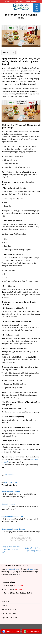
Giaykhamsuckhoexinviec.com (13, 529)
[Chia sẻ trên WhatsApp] (11, 539)
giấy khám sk (31, 569)
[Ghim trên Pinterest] (26, 539)
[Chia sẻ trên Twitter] (19, 539)
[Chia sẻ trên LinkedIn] (30, 539)
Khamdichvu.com (8, 504)
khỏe (18, 569)
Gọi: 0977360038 (33, 631)
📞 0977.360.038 (8, 475)
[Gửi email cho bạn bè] (23, 539)
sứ (14, 569)
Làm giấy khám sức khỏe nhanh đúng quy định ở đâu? (11, 549)
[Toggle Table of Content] (12, 52)
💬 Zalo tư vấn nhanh (9, 483)
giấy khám (9, 569)
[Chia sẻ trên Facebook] (15, 539)
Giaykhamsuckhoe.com (11, 491)
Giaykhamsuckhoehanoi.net (12, 516)
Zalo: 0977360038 (12, 631)
